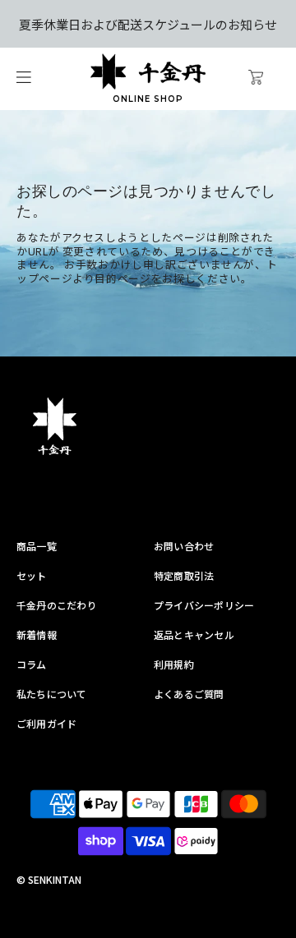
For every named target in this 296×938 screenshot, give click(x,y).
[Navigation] (23, 79)
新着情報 (36, 634)
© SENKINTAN (48, 879)
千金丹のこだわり (56, 605)
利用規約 (174, 664)
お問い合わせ (184, 546)
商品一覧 (36, 546)
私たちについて (51, 694)
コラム (31, 664)
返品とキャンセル (194, 634)
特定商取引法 (184, 575)
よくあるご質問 (189, 694)
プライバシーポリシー (204, 605)
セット (31, 575)
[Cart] (268, 79)
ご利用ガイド (46, 723)
